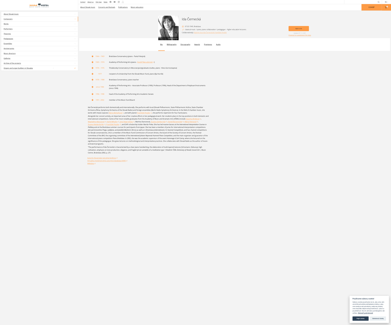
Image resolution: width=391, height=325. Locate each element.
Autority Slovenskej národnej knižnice (101, 158)
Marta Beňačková (116, 113)
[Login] (123, 2)
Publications (123, 7)
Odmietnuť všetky (378, 318)
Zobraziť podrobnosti (365, 313)
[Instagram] (119, 2)
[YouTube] (115, 2)
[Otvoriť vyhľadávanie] (378, 2)
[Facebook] (110, 2)
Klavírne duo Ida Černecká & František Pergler (210, 32)
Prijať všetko (361, 318)
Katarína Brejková (193, 119)
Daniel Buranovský (176, 122)
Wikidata (91, 163)
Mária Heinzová (191, 122)
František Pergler (144, 113)
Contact (82, 2)
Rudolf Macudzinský (145, 62)
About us (90, 2)
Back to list (298, 28)
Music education (137, 7)
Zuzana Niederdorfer (96, 124)
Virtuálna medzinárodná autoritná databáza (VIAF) (106, 161)
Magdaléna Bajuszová (97, 122)
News (105, 2)
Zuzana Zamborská (159, 122)
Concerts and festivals (106, 7)
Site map (99, 2)
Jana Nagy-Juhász (127, 122)
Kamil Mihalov (113, 122)
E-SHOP (372, 7)
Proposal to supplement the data (300, 35)
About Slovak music (87, 7)
